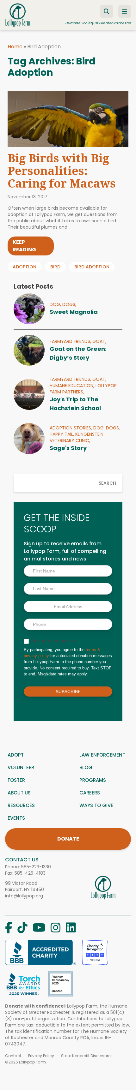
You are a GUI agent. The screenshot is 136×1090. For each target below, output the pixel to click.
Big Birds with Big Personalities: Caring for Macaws (62, 170)
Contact (13, 1055)
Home (15, 46)
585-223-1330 (36, 867)
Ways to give (96, 805)
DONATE (68, 838)
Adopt (16, 755)
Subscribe (68, 691)
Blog (85, 767)
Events (16, 818)
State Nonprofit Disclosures (87, 1055)
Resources (21, 805)
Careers (89, 792)
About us (19, 792)
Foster (16, 780)
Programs (92, 780)
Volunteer (21, 767)
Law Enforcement (102, 755)
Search (107, 483)
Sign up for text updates (52, 640)
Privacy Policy (41, 1055)
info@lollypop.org (24, 896)
